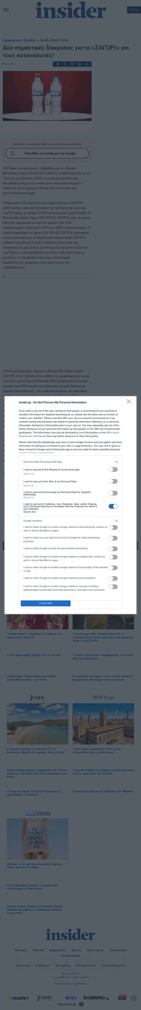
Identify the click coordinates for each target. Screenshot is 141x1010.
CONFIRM (45, 603)
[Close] (130, 402)
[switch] (113, 469)
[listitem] (70, 462)
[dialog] (70, 505)
